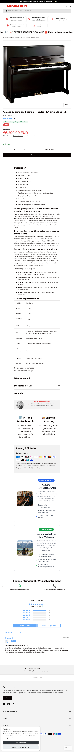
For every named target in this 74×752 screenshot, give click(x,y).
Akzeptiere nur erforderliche (20, 747)
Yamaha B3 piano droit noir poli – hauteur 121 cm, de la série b (24, 37)
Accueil (5, 37)
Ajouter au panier (49, 149)
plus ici (8, 698)
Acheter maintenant (37, 155)
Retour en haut (37, 677)
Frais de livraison (18, 136)
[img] (9, 638)
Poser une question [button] (49, 625)
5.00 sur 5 (42, 604)
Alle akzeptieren (21, 742)
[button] (70, 6)
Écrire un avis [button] (25, 625)
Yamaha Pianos (7, 115)
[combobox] (37, 11)
